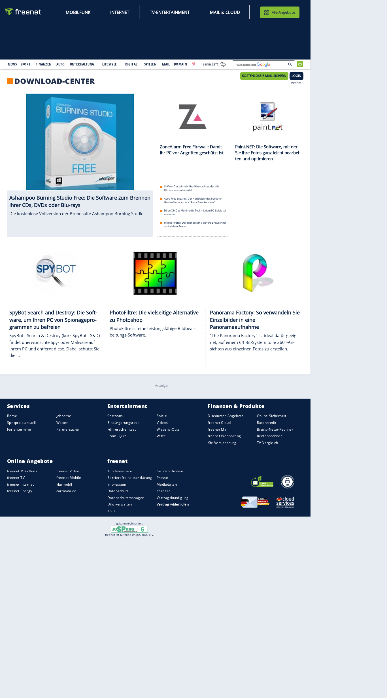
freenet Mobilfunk (22, 471)
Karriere (164, 491)
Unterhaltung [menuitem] (82, 64)
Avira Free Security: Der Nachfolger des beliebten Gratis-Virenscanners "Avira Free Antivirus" (193, 200)
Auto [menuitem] (60, 64)
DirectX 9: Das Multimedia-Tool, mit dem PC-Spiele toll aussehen (195, 212)
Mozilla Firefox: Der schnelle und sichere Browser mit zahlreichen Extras (195, 224)
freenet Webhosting (224, 436)
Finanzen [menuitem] (43, 64)
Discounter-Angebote (226, 416)
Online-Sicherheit (271, 416)
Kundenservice (119, 471)
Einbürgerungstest (123, 422)
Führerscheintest (121, 429)
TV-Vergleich (267, 443)
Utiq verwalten (119, 504)
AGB (111, 511)
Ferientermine (19, 429)
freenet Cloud (219, 422)
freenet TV (16, 477)
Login (296, 76)
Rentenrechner (269, 436)
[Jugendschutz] (129, 529)
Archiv (296, 82)
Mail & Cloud (225, 12)
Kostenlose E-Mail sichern (264, 76)
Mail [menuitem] (166, 64)
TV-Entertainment (170, 12)
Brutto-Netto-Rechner (275, 429)
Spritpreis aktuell (21, 422)
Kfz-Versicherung (222, 443)
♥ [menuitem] (194, 64)
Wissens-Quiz (168, 429)
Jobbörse (63, 416)
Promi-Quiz (116, 436)
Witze (161, 436)
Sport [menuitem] (25, 64)
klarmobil (64, 484)
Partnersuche (67, 429)
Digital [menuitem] (131, 64)
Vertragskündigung (173, 498)
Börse (12, 416)
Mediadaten (167, 484)
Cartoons (115, 416)
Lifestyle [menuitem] (109, 64)
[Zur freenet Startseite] (23, 11)
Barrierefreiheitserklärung (129, 477)
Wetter (62, 422)
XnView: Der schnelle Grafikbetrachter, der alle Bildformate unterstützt (191, 188)
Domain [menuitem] (180, 64)
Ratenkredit (267, 422)
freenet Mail (218, 429)
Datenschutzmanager (125, 498)
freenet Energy (19, 491)
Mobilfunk (78, 12)
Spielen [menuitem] (150, 64)
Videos (162, 422)
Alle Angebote (283, 12)
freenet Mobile (68, 477)
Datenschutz (118, 491)
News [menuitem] (12, 64)
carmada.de (66, 491)
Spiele (162, 416)
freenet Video (67, 471)
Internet (119, 12)
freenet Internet (20, 484)
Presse (162, 477)
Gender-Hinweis (170, 471)
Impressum (116, 484)
